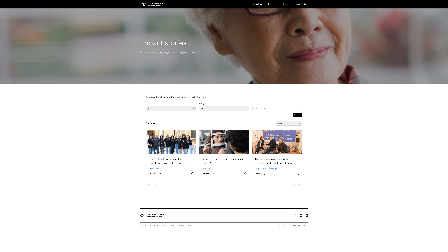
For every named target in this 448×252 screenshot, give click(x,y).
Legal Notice (281, 225)
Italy (157, 169)
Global (150, 169)
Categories (203, 104)
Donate (286, 4)
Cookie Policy (302, 225)
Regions (149, 104)
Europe (257, 169)
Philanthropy (272, 169)
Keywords (256, 104)
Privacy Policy (291, 225)
